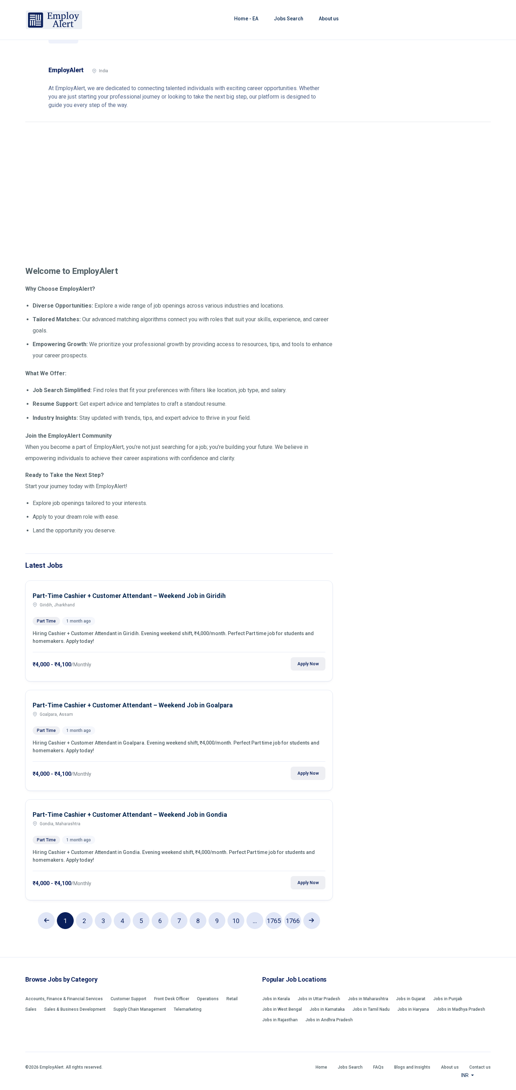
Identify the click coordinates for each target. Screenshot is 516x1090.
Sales (31, 1009)
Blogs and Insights (412, 1067)
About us (329, 18)
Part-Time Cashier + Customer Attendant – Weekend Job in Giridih (129, 595)
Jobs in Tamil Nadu (371, 1009)
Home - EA (246, 18)
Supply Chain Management (139, 1009)
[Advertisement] (258, 189)
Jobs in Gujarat (410, 998)
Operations (208, 998)
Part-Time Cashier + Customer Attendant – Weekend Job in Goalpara (133, 705)
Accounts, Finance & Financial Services (64, 998)
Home (321, 1067)
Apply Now (308, 663)
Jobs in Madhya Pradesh (461, 1009)
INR (465, 1075)
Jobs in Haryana (413, 1009)
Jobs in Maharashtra (368, 998)
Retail (232, 998)
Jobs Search (288, 18)
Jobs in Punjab (447, 998)
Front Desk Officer (171, 998)
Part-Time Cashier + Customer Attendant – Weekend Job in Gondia (130, 814)
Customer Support (128, 998)
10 (235, 920)
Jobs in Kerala (276, 998)
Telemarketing (187, 1009)
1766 (293, 920)
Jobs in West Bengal (282, 1009)
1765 (274, 920)
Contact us (480, 1067)
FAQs (378, 1067)
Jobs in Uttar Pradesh (319, 998)
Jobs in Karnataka (327, 1009)
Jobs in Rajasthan (280, 1019)
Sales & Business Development (75, 1009)
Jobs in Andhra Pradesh (329, 1019)
